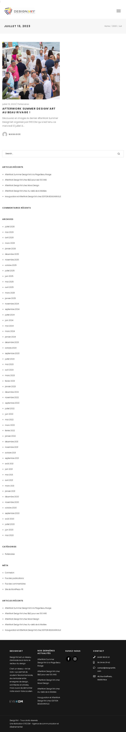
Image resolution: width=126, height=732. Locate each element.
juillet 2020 (10, 524)
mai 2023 (9, 364)
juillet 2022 (9, 408)
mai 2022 (9, 419)
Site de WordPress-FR (14, 589)
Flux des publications (14, 578)
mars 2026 (10, 243)
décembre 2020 (12, 496)
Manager (15, 134)
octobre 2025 (11, 265)
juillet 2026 (10, 226)
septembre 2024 (12, 309)
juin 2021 (9, 469)
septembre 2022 (12, 403)
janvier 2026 (10, 248)
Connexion (9, 573)
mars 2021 (9, 486)
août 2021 (9, 463)
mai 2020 (9, 535)
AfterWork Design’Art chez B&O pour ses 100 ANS (26, 180)
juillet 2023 (9, 359)
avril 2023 (9, 370)
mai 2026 (9, 232)
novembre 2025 (12, 260)
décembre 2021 (11, 441)
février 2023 (10, 381)
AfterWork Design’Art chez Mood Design (22, 185)
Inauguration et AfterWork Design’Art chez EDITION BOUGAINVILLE (33, 196)
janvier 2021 (10, 491)
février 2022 (10, 430)
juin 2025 (9, 276)
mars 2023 (10, 375)
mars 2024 (10, 331)
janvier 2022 (10, 436)
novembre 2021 (11, 447)
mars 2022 (10, 425)
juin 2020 (9, 530)
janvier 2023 (10, 386)
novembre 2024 (12, 304)
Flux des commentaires (15, 584)
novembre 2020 (12, 502)
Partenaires (23, 104)
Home (107, 26)
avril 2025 (9, 287)
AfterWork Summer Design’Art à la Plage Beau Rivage (28, 174)
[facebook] (68, 659)
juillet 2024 (9, 315)
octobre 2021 (10, 452)
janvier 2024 (10, 337)
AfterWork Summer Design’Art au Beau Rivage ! (29, 110)
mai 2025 (9, 282)
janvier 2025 (10, 298)
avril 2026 (9, 237)
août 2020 (9, 519)
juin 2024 (9, 320)
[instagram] (75, 659)
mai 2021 (9, 474)
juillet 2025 (10, 270)
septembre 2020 (12, 513)
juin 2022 (9, 414)
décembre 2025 (12, 254)
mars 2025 (10, 293)
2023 (114, 26)
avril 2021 (9, 480)
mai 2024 (9, 326)
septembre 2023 (12, 353)
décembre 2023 (12, 342)
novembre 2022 (12, 397)
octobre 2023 (10, 348)
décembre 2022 (12, 392)
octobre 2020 (11, 508)
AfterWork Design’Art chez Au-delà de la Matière (25, 191)
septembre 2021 (12, 458)
